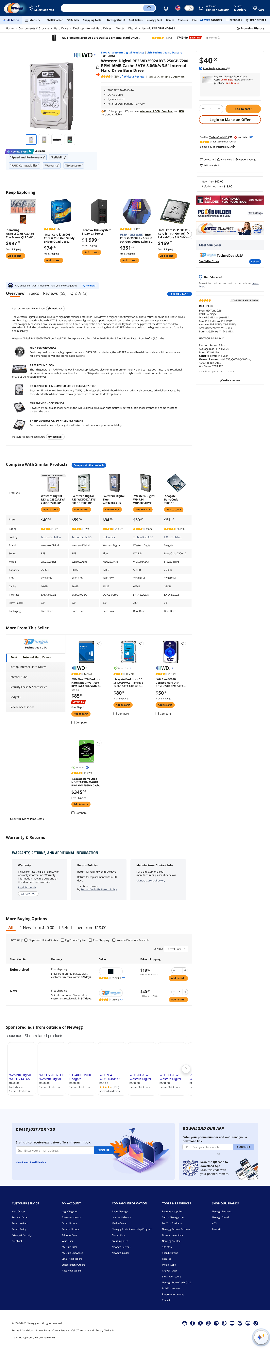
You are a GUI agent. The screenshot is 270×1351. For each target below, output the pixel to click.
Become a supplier (172, 1211)
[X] (200, 1323)
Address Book (69, 1235)
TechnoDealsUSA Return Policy (99, 889)
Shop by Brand (170, 1253)
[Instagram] (208, 1323)
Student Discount (171, 1276)
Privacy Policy (43, 1330)
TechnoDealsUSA (51, 537)
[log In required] (99, 643)
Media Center (119, 1223)
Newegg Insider (120, 1253)
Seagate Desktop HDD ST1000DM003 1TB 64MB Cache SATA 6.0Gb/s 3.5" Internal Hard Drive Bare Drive (128, 682)
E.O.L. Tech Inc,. (173, 537)
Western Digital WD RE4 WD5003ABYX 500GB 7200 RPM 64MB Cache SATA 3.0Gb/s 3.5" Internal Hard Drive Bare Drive (145, 499)
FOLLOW (255, 261)
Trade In (166, 1300)
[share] (98, 67)
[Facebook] (193, 1323)
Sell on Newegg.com (173, 1217)
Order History (69, 1223)
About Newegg (120, 1211)
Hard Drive (61, 28)
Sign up (104, 1150)
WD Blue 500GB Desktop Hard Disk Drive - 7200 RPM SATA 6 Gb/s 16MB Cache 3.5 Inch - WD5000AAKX (170, 682)
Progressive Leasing (173, 1294)
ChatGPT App (169, 1270)
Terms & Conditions (23, 1330)
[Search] (149, 8)
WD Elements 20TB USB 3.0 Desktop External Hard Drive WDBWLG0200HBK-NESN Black (99, 37)
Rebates (166, 1258)
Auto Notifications (71, 1270)
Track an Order (20, 1217)
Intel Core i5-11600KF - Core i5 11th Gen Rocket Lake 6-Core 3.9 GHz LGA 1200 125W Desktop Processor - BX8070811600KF (175, 233)
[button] (42, 8)
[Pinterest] (224, 1323)
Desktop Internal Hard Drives (92, 28)
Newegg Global (220, 1217)
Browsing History (71, 1217)
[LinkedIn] (216, 1323)
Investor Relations (121, 1217)
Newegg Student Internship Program (132, 1229)
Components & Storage (34, 28)
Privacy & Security (22, 1235)
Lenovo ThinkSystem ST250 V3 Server (96, 231)
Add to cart (243, 109)
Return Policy (19, 1229)
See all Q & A (178, 294)
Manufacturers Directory (150, 880)
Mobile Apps (169, 1264)
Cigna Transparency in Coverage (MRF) (33, 1337)
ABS (214, 1223)
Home (10, 28)
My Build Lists (69, 1247)
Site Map (167, 1247)
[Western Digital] (85, 55)
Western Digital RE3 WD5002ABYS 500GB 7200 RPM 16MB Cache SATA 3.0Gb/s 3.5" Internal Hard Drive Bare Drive (84, 499)
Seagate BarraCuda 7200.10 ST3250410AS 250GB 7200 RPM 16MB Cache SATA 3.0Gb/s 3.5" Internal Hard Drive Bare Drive (176, 499)
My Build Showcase (72, 1253)
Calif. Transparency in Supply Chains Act (93, 1330)
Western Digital (126, 28)
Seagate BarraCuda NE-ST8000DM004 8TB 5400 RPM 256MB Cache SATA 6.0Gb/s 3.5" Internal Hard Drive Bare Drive (86, 782)
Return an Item (20, 1223)
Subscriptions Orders (73, 1264)
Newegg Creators (171, 1241)
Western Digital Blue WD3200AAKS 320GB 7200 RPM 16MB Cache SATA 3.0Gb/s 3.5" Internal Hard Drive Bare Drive (115, 499)
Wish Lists (67, 1241)
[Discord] (248, 1323)
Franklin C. (205, 371)
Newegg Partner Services (176, 1229)
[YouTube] (232, 1323)
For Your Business (172, 1223)
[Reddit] (98, 74)
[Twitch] (240, 1323)
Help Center (18, 1211)
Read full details (27, 887)
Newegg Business (222, 1211)
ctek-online (109, 537)
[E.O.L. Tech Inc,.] (117, 971)
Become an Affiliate (173, 1235)
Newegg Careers (121, 1247)
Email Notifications (72, 1258)
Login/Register (70, 1211)
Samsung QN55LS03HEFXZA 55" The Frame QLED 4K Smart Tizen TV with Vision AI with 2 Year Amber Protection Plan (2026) (21, 233)
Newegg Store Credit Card (176, 1282)
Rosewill (216, 1229)
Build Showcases (171, 1288)
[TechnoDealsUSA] (117, 993)
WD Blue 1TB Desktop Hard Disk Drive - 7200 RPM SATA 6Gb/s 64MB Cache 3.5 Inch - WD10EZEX (85, 682)
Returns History (70, 1229)
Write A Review (231, 380)
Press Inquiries (120, 1241)
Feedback (56, 308)
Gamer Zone (119, 1235)
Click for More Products (26, 819)
